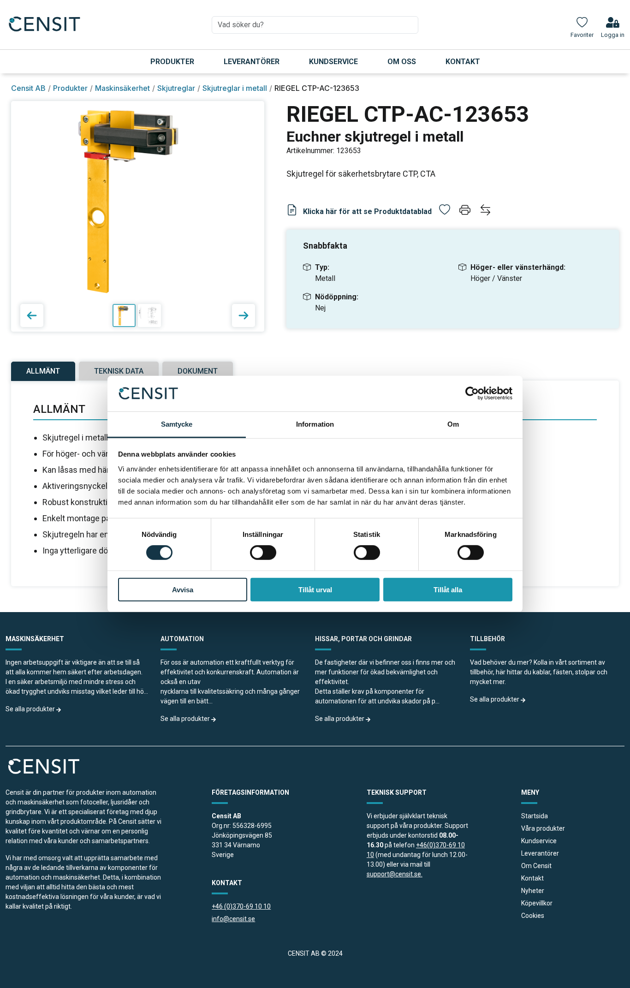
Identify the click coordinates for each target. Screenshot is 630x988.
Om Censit (536, 865)
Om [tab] (453, 424)
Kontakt (463, 61)
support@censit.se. (394, 874)
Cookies (532, 915)
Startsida (534, 816)
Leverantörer (251, 61)
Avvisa (182, 589)
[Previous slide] (31, 315)
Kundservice (333, 61)
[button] (466, 211)
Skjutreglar (176, 88)
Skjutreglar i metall (234, 88)
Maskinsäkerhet (122, 88)
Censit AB (28, 88)
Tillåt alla (448, 589)
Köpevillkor (537, 903)
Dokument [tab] (198, 371)
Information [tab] (315, 424)
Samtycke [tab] (177, 424)
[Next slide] (243, 315)
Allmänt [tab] (43, 371)
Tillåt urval (315, 589)
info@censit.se (233, 919)
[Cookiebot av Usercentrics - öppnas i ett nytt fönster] (472, 393)
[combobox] (315, 25)
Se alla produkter (31, 709)
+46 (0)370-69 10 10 (241, 906)
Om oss (401, 61)
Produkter (172, 61)
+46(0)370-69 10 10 (416, 849)
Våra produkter (543, 828)
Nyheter (532, 890)
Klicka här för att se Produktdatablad (366, 211)
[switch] (263, 552)
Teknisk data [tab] (118, 371)
